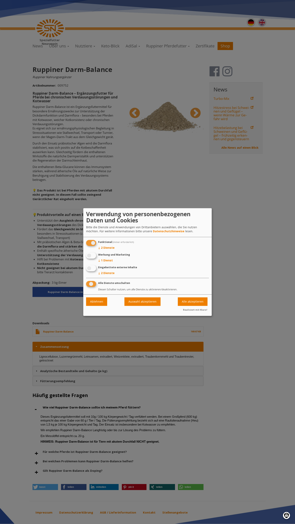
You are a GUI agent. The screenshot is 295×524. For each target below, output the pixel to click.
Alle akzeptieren (192, 301)
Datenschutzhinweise (168, 231)
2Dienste (106, 248)
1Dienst (105, 260)
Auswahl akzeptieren (142, 301)
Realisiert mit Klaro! (195, 309)
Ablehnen (96, 301)
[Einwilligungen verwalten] (286, 515)
